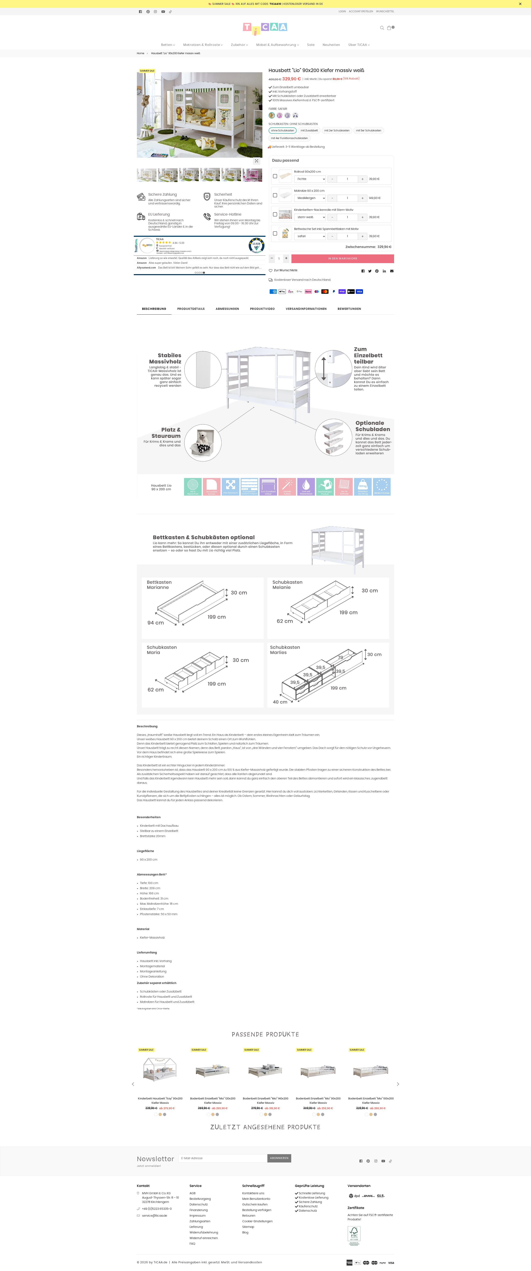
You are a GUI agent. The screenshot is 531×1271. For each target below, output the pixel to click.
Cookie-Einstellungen (257, 1221)
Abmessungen (227, 309)
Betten (167, 44)
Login (342, 11)
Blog (245, 1232)
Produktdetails (191, 309)
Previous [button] (142, 117)
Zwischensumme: (361, 247)
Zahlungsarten (200, 1221)
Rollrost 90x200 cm (307, 171)
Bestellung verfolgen (256, 1210)
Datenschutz (199, 1204)
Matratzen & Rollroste (202, 44)
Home (140, 53)
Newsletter (155, 1161)
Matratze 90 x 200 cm (309, 190)
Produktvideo (262, 309)
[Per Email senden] (392, 271)
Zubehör (238, 44)
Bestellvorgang (200, 1199)
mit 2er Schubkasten (337, 130)
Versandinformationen (306, 309)
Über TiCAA (358, 44)
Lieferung (196, 1227)
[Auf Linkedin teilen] (384, 271)
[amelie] (295, 115)
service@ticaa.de (154, 1215)
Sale (310, 44)
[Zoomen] (256, 161)
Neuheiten (331, 44)
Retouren (248, 1215)
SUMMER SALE (147, 71)
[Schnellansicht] (178, 1056)
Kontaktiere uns (253, 1193)
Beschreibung (154, 309)
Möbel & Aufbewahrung (276, 44)
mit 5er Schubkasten (368, 130)
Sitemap (248, 1227)
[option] (199, 115)
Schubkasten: (293, 124)
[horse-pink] (279, 115)
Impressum (198, 1215)
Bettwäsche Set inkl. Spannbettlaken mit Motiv (326, 229)
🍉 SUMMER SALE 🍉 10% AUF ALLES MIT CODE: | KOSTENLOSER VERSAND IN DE (265, 4)
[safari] (272, 115)
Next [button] (257, 117)
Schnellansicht (285, 180)
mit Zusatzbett (309, 130)
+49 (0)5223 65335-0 (157, 1209)
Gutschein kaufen (255, 1204)
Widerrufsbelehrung (204, 1232)
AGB (192, 1193)
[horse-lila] (287, 115)
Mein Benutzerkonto (256, 1199)
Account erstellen (361, 11)
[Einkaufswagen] (389, 27)
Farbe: (278, 108)
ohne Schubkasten (282, 130)
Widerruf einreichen (204, 1238)
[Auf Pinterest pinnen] (377, 271)
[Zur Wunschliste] (178, 1065)
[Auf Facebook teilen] (363, 271)
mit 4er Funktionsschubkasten (289, 138)
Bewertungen (349, 309)
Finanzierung (199, 1210)
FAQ (192, 1243)
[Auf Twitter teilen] (370, 271)
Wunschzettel (385, 11)
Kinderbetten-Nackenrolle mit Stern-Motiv (323, 210)
